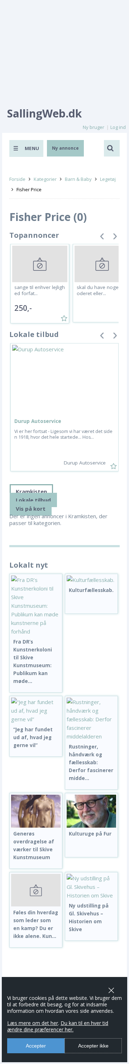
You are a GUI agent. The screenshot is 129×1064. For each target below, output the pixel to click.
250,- (23, 308)
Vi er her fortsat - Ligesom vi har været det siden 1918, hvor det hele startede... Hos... (63, 434)
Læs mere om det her (32, 1023)
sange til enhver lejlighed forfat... (39, 290)
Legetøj (108, 179)
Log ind (118, 127)
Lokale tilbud (33, 500)
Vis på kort (31, 508)
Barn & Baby (78, 179)
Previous (102, 238)
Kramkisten (31, 491)
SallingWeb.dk (44, 113)
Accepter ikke (93, 1046)
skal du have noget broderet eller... (101, 290)
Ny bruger (93, 127)
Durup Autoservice (37, 421)
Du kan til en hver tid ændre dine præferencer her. (57, 1026)
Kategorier (45, 179)
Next (115, 238)
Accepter (36, 1046)
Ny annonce (65, 148)
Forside (17, 179)
